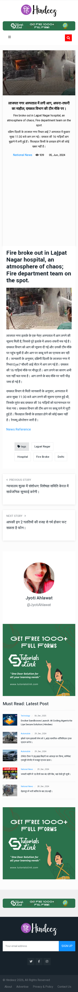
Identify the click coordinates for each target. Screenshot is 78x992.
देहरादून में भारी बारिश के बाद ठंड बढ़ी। (37, 791)
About (8, 987)
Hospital (22, 457)
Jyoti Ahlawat (39, 598)
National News (27, 769)
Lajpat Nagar (42, 447)
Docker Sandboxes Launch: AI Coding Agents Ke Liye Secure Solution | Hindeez (46, 722)
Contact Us (64, 987)
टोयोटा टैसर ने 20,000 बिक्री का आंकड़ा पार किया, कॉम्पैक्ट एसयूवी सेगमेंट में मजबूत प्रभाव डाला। (46, 758)
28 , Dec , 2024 (43, 786)
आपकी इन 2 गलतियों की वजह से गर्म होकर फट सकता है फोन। (36, 525)
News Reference (18, 429)
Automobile (25, 733)
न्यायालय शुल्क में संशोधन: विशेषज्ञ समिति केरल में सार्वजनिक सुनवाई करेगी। (37, 488)
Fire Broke (42, 457)
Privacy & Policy (43, 987)
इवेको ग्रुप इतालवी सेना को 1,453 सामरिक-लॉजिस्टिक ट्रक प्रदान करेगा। (46, 740)
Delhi (61, 457)
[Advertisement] (39, 198)
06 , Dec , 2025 (40, 716)
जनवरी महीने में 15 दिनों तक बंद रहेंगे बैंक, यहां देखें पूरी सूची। (46, 774)
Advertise (22, 987)
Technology (25, 716)
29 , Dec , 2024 (40, 733)
